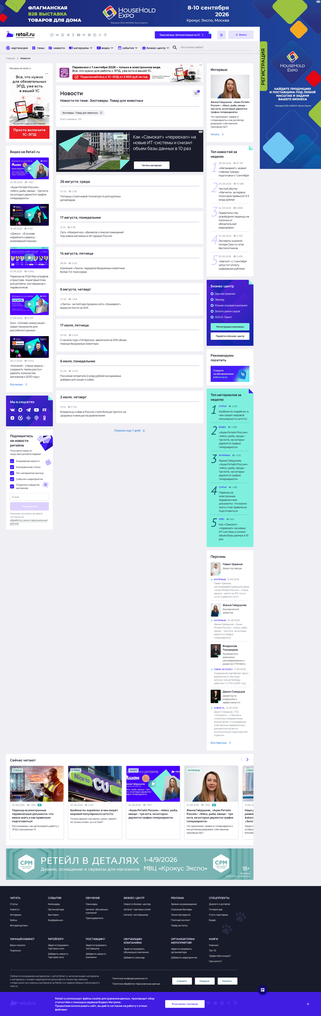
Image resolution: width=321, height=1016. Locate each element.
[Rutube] (84, 35)
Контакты (227, 981)
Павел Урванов (233, 564)
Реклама (177, 898)
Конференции (55, 920)
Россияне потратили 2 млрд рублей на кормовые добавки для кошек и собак (90, 377)
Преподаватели (94, 918)
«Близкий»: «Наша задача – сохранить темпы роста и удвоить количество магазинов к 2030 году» (27, 371)
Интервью (15, 914)
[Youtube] (78, 35)
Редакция (204, 981)
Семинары (91, 904)
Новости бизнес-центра (137, 904)
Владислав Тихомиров (230, 647)
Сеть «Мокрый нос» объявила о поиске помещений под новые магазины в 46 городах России (92, 234)
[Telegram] (68, 35)
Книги (213, 939)
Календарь (54, 904)
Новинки (214, 945)
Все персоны (219, 743)
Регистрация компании (230, 326)
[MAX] (62, 35)
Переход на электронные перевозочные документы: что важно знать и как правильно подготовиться (233, 502)
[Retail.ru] (25, 35)
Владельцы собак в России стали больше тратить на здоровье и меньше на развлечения (93, 413)
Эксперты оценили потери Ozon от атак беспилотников (231, 244)
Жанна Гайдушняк (235, 605)
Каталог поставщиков (136, 914)
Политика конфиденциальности (130, 978)
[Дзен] (89, 35)
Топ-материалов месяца (29, 473)
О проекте (182, 981)
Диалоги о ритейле (219, 904)
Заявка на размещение (184, 904)
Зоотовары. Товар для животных (80, 112)
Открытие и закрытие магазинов (27, 486)
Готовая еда (215, 909)
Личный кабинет (22, 939)
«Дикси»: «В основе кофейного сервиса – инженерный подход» (23, 237)
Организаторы (56, 909)
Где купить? (215, 961)
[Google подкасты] (100, 35)
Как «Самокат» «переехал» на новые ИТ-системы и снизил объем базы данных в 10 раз (233, 532)
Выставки (53, 914)
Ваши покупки (17, 945)
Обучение (93, 898)
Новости (15, 909)
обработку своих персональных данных (29, 522)
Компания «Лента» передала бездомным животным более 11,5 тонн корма (92, 270)
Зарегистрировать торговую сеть (58, 947)
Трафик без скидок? (220, 955)
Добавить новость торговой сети (58, 955)
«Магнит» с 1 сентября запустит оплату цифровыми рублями (233, 264)
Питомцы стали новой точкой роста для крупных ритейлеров (90, 198)
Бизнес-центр (134, 898)
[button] (81, 48)
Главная (10, 58)
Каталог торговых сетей (137, 909)
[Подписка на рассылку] (52, 35)
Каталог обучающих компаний (97, 911)
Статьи (14, 904)
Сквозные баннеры (181, 909)
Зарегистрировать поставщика (96, 947)
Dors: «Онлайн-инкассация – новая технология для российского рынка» (28, 326)
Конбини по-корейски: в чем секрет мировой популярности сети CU (234, 415)
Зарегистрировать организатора (181, 950)
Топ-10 (212, 950)
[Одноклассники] (73, 35)
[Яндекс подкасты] (94, 35)
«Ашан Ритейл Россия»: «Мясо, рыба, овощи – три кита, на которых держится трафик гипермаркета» (29, 192)
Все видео (16, 384)
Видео (212, 920)
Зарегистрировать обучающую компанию (136, 950)
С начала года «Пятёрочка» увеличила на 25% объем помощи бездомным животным (93, 341)
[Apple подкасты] (105, 35)
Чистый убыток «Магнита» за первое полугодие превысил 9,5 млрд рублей (234, 194)
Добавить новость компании (96, 955)
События (54, 898)
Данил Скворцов (234, 691)
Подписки (15, 950)
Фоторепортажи (19, 925)
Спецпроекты (219, 898)
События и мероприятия (29, 479)
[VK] (57, 35)
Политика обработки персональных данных (136, 983)
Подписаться (29, 506)
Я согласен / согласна (185, 1004)
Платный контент (180, 920)
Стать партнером (218, 914)
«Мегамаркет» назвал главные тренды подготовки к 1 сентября (234, 171)
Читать (215, 134)
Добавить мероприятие (184, 957)
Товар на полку (179, 925)
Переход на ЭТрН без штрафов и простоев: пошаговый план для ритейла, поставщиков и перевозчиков (29, 281)
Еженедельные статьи (28, 467)
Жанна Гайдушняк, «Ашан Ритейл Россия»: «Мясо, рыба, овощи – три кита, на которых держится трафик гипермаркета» (230, 107)
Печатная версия (180, 914)
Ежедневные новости (28, 461)
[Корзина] (221, 35)
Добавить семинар (134, 957)
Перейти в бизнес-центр (230, 336)
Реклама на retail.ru (20, 68)
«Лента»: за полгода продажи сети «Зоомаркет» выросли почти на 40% (90, 306)
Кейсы (13, 920)
